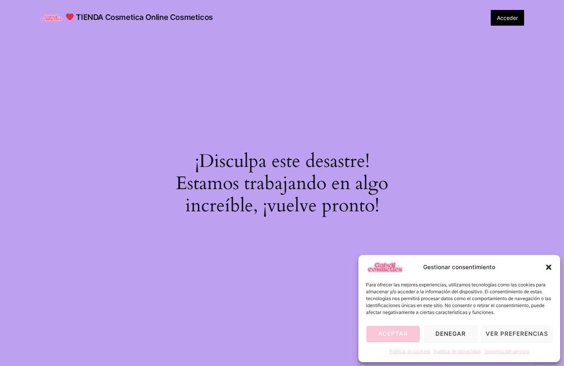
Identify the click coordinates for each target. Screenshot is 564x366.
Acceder (507, 18)
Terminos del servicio (506, 351)
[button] (548, 267)
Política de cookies (409, 351)
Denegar (450, 333)
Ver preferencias (517, 333)
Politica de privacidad (457, 351)
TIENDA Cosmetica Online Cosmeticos (143, 17)
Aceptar (393, 333)
